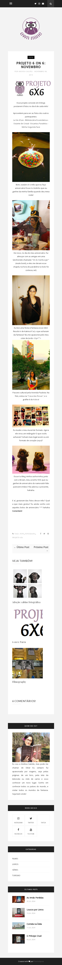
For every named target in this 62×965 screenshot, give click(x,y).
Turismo (16, 875)
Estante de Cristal (21, 123)
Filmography (19, 681)
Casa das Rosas (35, 396)
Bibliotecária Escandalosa (36, 120)
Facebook (18, 834)
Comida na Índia (34, 924)
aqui (39, 440)
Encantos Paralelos (38, 123)
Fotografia (30, 534)
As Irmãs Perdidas (35, 897)
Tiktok (43, 823)
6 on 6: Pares (19, 641)
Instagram (18, 823)
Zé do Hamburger (40, 260)
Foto (31, 57)
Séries (15, 870)
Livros (15, 864)
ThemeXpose (39, 961)
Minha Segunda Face (31, 127)
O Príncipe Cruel (34, 936)
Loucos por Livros (35, 909)
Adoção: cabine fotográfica (26, 602)
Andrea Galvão (26, 71)
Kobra (36, 399)
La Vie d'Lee (18, 120)
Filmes (15, 858)
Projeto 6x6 (17, 537)
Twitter (31, 823)
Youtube (31, 834)
